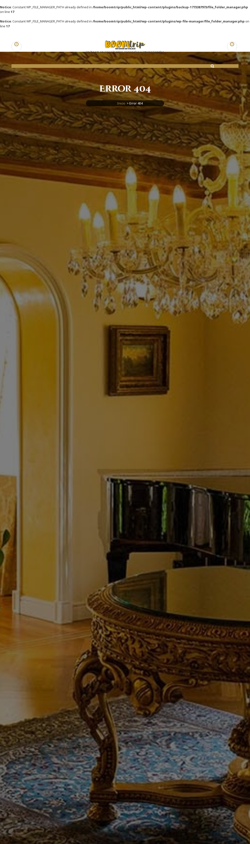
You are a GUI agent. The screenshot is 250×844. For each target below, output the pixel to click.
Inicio (121, 103)
